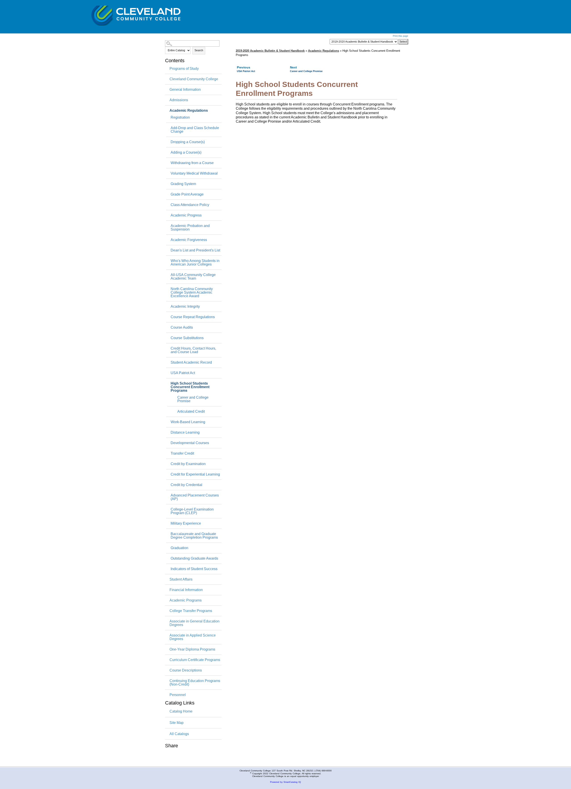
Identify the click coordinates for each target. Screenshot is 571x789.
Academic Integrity (185, 306)
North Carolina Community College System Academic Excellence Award (192, 292)
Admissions (179, 100)
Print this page (400, 36)
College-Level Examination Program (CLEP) (192, 511)
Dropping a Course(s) (188, 142)
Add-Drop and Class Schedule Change (195, 129)
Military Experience (186, 523)
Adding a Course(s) (186, 152)
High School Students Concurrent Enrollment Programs (190, 387)
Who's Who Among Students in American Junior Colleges (195, 262)
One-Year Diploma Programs (192, 649)
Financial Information (186, 590)
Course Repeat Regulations (193, 317)
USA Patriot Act (183, 373)
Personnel (178, 695)
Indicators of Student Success (194, 569)
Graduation (179, 548)
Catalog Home (181, 711)
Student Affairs (181, 579)
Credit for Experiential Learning (195, 474)
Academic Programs (186, 600)
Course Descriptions (186, 670)
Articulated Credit (191, 411)
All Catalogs (179, 734)
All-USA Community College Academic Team (193, 276)
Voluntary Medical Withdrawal (194, 173)
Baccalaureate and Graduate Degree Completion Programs (194, 535)
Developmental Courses (190, 443)
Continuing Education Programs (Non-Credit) (195, 682)
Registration (180, 117)
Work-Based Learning (188, 422)
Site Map (177, 723)
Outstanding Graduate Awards (194, 558)
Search (198, 50)
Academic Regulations (189, 110)
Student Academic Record (191, 362)
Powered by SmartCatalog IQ (285, 782)
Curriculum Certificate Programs (195, 660)
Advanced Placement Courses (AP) (195, 497)
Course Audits (182, 327)
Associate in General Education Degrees (194, 623)
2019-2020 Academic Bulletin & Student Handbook (270, 50)
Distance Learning (185, 432)
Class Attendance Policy (190, 205)
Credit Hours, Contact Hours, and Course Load (193, 350)
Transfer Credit (182, 453)
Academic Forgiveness (189, 240)
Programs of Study (184, 68)
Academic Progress (186, 215)
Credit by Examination (188, 464)
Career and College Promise (193, 399)
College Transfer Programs (191, 611)
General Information (185, 89)
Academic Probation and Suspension (190, 227)
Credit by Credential (186, 485)
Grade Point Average (187, 194)
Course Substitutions (187, 338)
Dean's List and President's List (195, 250)
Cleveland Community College (194, 79)
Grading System (183, 184)
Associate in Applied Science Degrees (193, 637)
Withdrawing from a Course (192, 163)
